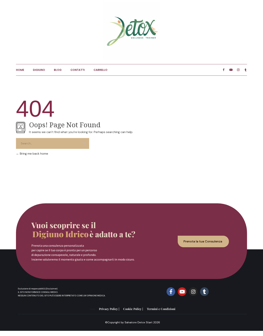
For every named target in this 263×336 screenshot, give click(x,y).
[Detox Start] (131, 31)
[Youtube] (230, 69)
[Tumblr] (245, 69)
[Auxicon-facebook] (223, 69)
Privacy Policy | (109, 309)
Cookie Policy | (133, 309)
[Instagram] (238, 69)
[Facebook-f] (171, 291)
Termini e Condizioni (161, 309)
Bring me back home (33, 154)
